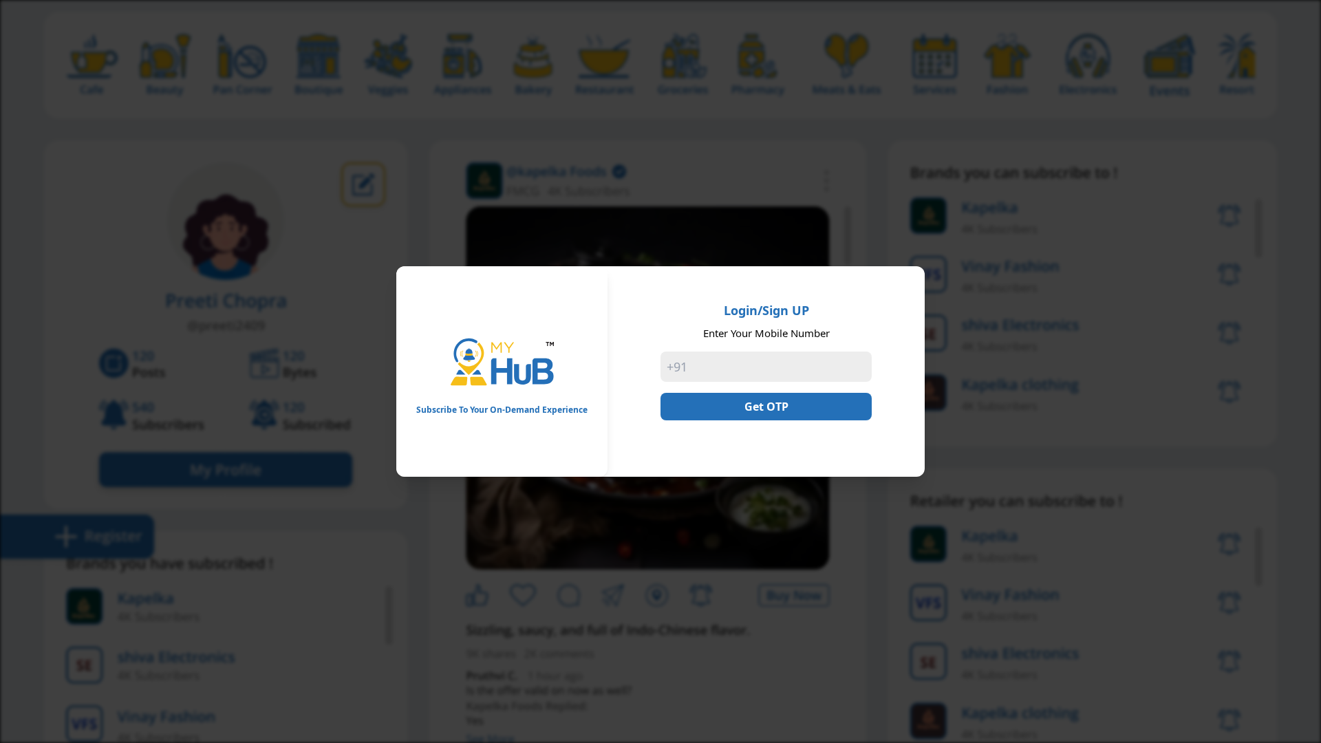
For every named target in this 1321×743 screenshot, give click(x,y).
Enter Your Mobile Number (766, 333)
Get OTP (766, 406)
